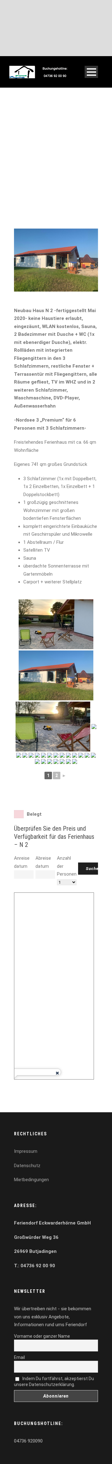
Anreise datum (22, 862)
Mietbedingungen (31, 1179)
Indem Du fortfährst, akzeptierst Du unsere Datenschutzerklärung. (54, 1381)
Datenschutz (27, 1165)
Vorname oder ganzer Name (42, 1336)
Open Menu (91, 72)
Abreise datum (43, 862)
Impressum (25, 1151)
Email (19, 1357)
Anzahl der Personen (67, 866)
